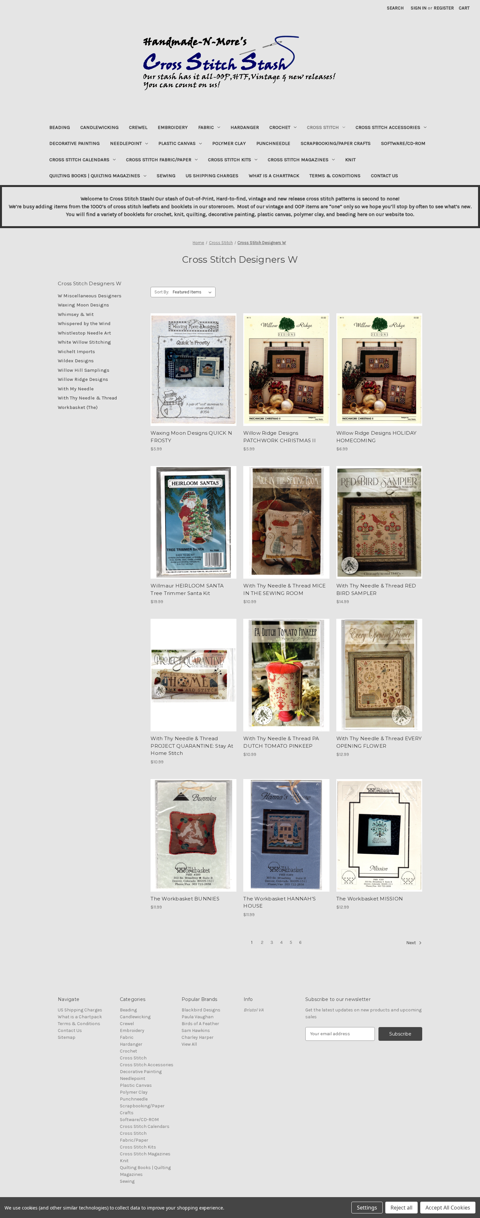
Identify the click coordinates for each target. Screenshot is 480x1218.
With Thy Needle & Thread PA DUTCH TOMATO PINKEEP (281, 742)
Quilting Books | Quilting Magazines (94, 176)
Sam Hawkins (196, 1030)
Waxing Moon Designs (83, 305)
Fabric (206, 127)
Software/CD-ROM (403, 143)
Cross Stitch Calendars (79, 160)
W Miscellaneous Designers (89, 296)
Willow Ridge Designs (83, 379)
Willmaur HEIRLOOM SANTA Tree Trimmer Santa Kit (187, 589)
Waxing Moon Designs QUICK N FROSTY (191, 437)
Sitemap (66, 1037)
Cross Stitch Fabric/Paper (158, 160)
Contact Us (384, 176)
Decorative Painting (74, 143)
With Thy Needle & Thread (87, 398)
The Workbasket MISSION (369, 899)
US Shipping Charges (212, 176)
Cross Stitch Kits (229, 160)
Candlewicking (99, 127)
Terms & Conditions (335, 176)
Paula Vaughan (198, 1017)
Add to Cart (193, 375)
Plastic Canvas (177, 143)
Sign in (418, 8)
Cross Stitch (323, 127)
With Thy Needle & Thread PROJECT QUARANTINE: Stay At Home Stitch (192, 745)
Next (411, 942)
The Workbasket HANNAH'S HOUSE (279, 902)
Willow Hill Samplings (83, 370)
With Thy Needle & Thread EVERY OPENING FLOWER (379, 742)
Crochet (279, 127)
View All (189, 1044)
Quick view (193, 364)
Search (395, 8)
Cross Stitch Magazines (298, 160)
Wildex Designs (76, 361)
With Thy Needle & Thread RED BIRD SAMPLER (376, 589)
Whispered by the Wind (84, 323)
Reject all (401, 1207)
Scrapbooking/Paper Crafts (336, 143)
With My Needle (76, 389)
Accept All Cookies (447, 1207)
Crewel (138, 127)
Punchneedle (273, 143)
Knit (350, 160)
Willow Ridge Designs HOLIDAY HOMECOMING (376, 437)
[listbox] (193, 292)
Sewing (166, 176)
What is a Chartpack (274, 176)
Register (444, 8)
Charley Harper (198, 1037)
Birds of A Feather (200, 1023)
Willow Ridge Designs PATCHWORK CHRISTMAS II (279, 437)
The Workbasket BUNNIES (185, 899)
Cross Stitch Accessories (388, 127)
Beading (59, 127)
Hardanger (245, 127)
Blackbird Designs (201, 1010)
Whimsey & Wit (76, 314)
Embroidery (173, 127)
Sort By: (161, 291)
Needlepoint (126, 143)
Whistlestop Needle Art (84, 333)
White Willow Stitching (84, 342)
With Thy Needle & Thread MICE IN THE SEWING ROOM (284, 589)
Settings (367, 1207)
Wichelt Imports (76, 351)
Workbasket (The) (78, 407)
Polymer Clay (229, 143)
